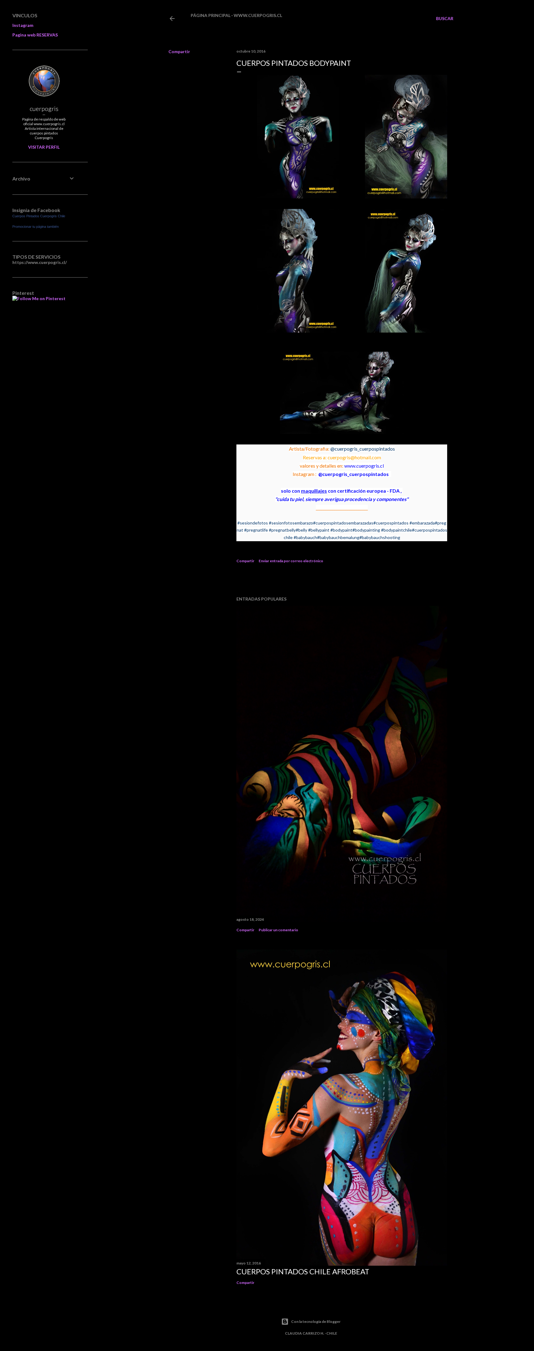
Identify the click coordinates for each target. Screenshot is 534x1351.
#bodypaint (341, 530)
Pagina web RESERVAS (35, 34)
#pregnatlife (256, 530)
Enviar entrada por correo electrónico (291, 561)
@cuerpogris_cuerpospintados (362, 449)
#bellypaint (318, 530)
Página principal (211, 15)
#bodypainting (366, 530)
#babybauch (305, 537)
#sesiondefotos (252, 522)
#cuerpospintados (391, 522)
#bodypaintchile (396, 530)
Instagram (22, 25)
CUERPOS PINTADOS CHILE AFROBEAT (302, 1271)
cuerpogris (44, 108)
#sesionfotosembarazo (291, 522)
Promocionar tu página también (35, 226)
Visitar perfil (44, 147)
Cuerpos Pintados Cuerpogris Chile (38, 216)
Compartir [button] (179, 51)
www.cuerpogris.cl (258, 15)
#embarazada (422, 522)
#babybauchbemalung (338, 537)
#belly (301, 530)
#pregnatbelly (282, 530)
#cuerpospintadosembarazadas (343, 522)
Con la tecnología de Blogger (316, 1321)
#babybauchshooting (379, 537)
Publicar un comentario (278, 930)
